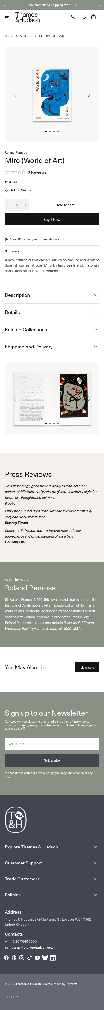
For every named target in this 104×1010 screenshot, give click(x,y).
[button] (4, 5)
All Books (26, 36)
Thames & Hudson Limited (34, 983)
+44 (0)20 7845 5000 (21, 941)
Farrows (71, 983)
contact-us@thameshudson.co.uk (30, 947)
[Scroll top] (98, 1004)
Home (9, 36)
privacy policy (45, 773)
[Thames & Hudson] (27, 17)
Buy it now (52, 219)
